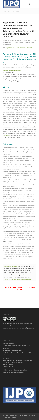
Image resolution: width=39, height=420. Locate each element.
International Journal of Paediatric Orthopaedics (23, 415)
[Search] (29, 4)
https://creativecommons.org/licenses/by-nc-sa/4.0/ (18, 328)
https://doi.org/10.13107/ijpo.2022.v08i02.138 (19, 48)
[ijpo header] (16, 4)
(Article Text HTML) (13, 287)
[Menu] (33, 4)
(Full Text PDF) (26, 288)
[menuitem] (29, 4)
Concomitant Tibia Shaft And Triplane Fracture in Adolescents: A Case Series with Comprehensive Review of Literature (18, 31)
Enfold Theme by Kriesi (10, 417)
